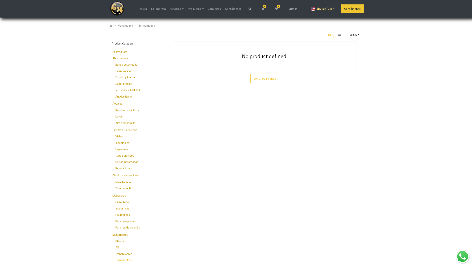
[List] (339, 35)
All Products (119, 52)
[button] (354, 35)
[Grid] (329, 35)
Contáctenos (352, 9)
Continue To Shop (265, 78)
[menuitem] (143, 8)
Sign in (293, 9)
